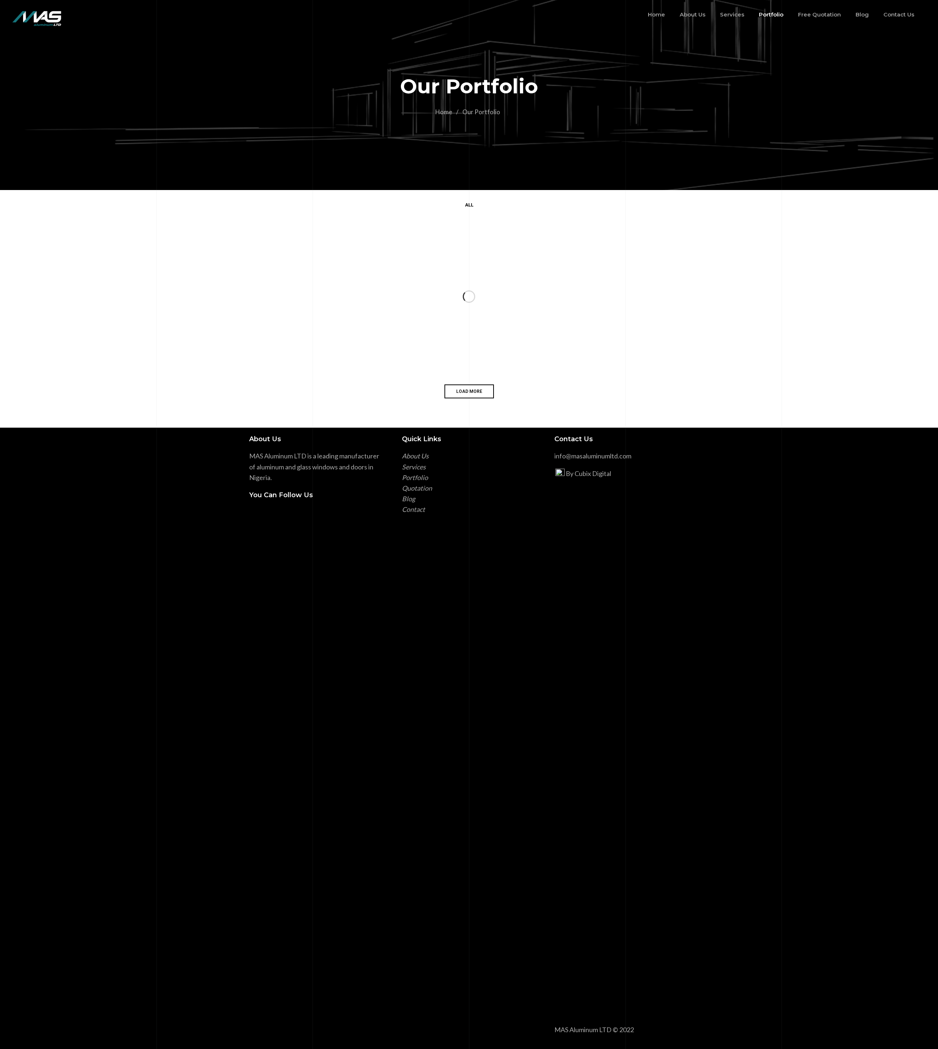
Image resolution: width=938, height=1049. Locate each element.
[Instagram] (276, 514)
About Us (415, 456)
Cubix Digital (593, 473)
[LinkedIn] (265, 514)
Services (414, 467)
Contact (413, 509)
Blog (408, 499)
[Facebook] (254, 514)
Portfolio (415, 477)
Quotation (417, 488)
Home (443, 112)
